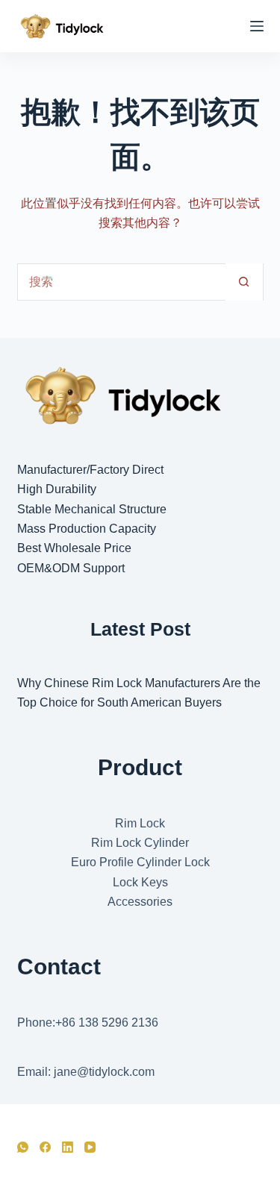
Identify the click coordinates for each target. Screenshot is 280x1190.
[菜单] (257, 26)
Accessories (140, 901)
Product (140, 767)
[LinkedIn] (67, 1147)
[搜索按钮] (244, 282)
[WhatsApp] (22, 1147)
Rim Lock (140, 823)
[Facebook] (45, 1147)
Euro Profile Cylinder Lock (140, 862)
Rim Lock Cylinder (140, 842)
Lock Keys (140, 882)
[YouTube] (90, 1147)
